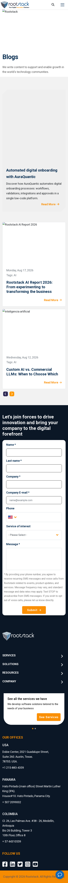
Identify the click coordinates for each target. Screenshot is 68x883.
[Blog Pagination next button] (11, 394)
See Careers (49, 717)
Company (13, 476)
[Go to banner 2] (35, 728)
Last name (14, 460)
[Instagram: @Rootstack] (27, 862)
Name (11, 444)
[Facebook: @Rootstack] (4, 862)
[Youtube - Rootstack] (35, 862)
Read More (48, 204)
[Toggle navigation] (62, 5)
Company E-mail (17, 492)
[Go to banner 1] (32, 728)
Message (13, 544)
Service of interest (18, 526)
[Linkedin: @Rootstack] (12, 862)
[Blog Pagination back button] (5, 394)
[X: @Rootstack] (20, 862)
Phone (10, 508)
